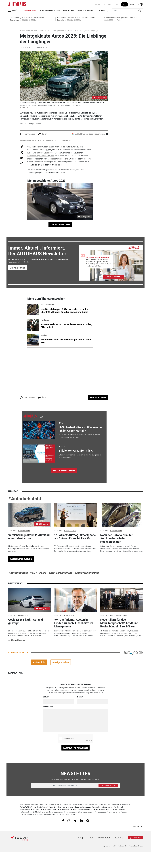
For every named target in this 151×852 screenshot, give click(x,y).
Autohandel (45, 30)
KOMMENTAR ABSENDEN (75, 748)
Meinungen (68, 11)
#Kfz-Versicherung (60, 572)
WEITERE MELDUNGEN (21, 559)
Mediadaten (104, 837)
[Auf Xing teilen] (21, 163)
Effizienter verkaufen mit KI (76, 450)
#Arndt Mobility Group (118, 615)
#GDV (42, 572)
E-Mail (45, 697)
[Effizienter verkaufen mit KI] (39, 453)
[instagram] (68, 820)
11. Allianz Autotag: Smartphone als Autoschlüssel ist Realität (75, 536)
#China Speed (23, 615)
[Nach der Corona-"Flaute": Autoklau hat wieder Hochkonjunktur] (121, 515)
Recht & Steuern (85, 11)
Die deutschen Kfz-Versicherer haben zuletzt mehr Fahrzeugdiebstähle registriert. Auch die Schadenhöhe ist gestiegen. (29, 548)
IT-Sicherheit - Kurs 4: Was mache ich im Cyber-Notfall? (80, 429)
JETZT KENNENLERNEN (64, 470)
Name (79, 697)
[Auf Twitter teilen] (22, 152)
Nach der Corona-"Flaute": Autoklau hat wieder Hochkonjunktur (116, 538)
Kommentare (29, 134)
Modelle (51, 159)
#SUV (33, 572)
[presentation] (141, 20)
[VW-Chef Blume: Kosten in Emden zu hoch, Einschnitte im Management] (75, 600)
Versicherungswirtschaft (38, 156)
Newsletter (100, 4)
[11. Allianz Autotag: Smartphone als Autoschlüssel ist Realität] (75, 515)
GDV (52, 156)
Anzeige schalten (60, 662)
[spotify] (87, 820)
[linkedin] (81, 820)
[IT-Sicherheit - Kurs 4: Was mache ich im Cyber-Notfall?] (39, 430)
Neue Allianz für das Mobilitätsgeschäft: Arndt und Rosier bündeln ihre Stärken (119, 623)
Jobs (116, 4)
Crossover (86, 159)
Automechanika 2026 (50, 11)
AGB (114, 846)
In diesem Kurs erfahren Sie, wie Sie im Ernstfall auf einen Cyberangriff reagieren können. (79, 436)
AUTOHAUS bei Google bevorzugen (90, 134)
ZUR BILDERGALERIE (60, 224)
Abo (124, 4)
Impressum (106, 846)
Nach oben (136, 826)
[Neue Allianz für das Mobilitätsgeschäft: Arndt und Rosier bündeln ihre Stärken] (121, 600)
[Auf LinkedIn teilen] (21, 158)
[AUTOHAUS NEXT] (34, 416)
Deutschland (62, 159)
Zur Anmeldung (17, 268)
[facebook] (63, 820)
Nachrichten (30, 11)
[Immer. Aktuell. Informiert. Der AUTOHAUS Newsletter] (111, 263)
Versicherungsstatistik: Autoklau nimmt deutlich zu (29, 536)
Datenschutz (122, 846)
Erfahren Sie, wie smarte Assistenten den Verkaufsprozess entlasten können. (80, 456)
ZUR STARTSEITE (98, 397)
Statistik (47, 153)
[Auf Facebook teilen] (22, 147)
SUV (29, 147)
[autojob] (133, 652)
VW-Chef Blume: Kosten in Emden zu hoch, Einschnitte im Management (73, 623)
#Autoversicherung (86, 572)
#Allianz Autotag (70, 531)
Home (22, 30)
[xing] (75, 820)
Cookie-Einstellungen (136, 846)
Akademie (100, 11)
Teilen (44, 134)
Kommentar (47, 707)
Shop (110, 4)
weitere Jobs (39, 662)
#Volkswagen (69, 615)
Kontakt (119, 837)
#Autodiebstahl (24, 499)
